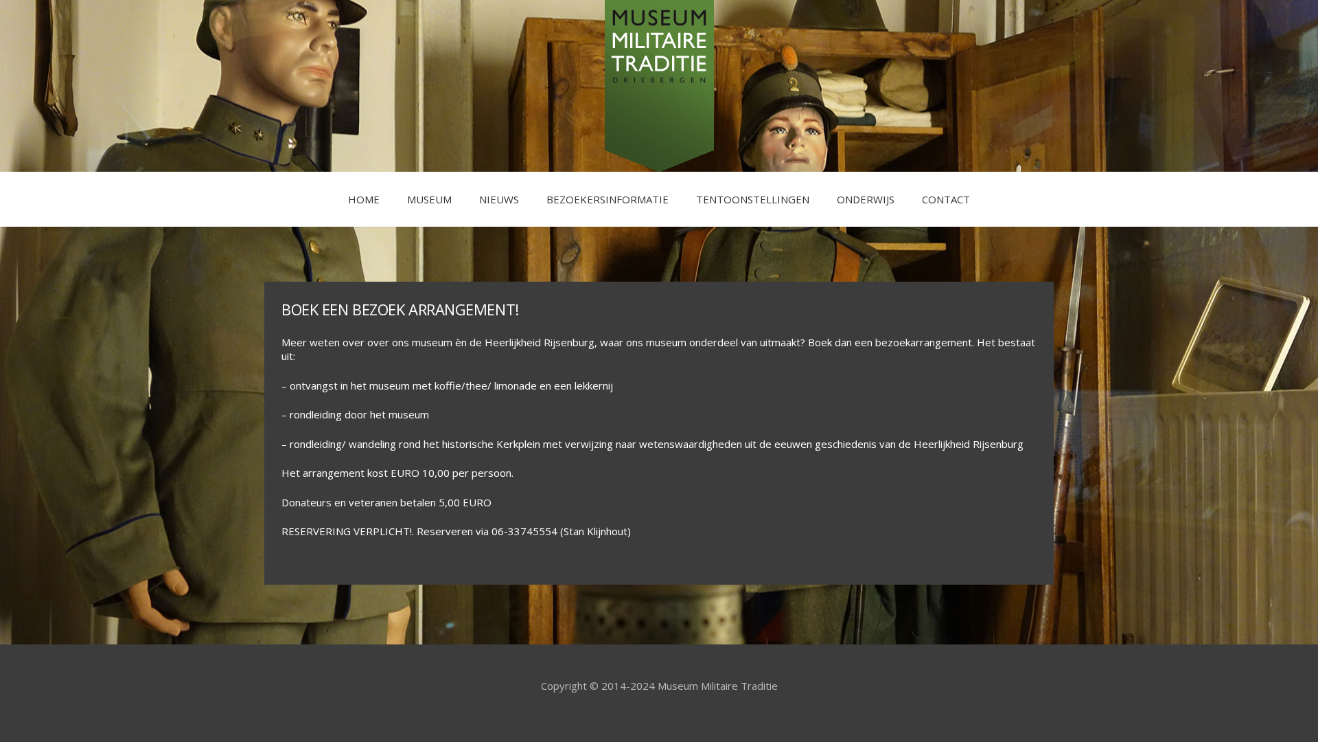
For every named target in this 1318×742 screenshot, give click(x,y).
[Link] (659, 86)
